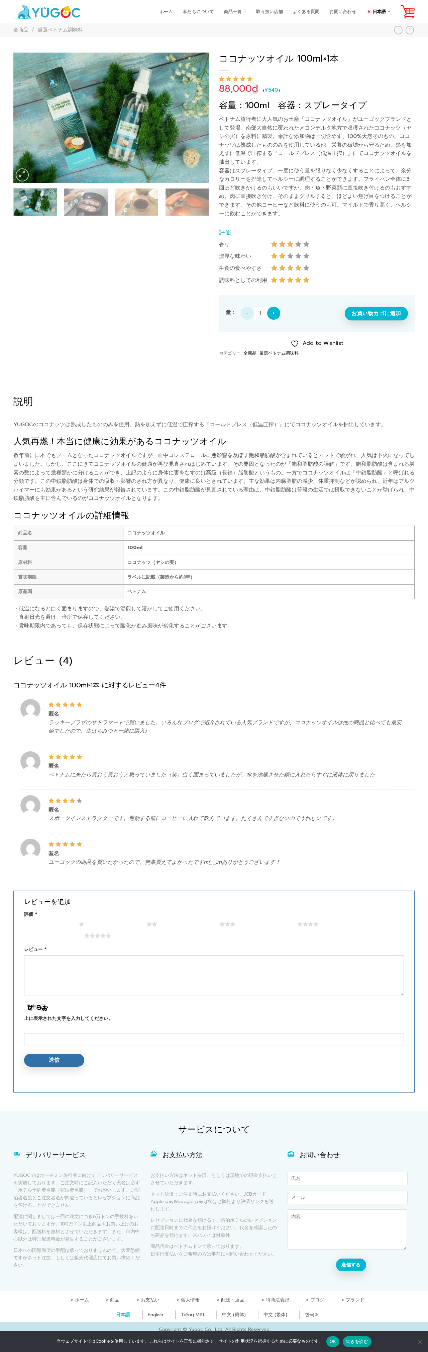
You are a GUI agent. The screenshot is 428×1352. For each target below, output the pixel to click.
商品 (114, 1299)
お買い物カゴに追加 (376, 313)
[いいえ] (419, 1343)
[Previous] (26, 118)
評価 (30, 914)
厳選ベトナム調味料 (60, 29)
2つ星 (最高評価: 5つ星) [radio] (117, 924)
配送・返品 (232, 1299)
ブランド (355, 1299)
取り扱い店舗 (269, 11)
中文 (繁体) (275, 1314)
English (155, 1314)
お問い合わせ (342, 11)
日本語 (123, 1314)
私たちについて (198, 11)
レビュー (35, 949)
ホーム (166, 11)
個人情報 (190, 1299)
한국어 (312, 1314)
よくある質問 (306, 11)
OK (333, 1341)
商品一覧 (233, 11)
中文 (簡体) (234, 1314)
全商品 (20, 29)
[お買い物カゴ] (408, 12)
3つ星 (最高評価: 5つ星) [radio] (190, 924)
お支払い (150, 1299)
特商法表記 (277, 1299)
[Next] (197, 118)
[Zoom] (22, 174)
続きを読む (357, 1341)
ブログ (317, 1299)
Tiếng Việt (193, 1314)
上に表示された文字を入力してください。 (68, 1018)
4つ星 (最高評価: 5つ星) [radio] (268, 924)
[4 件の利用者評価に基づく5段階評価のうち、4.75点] (317, 78)
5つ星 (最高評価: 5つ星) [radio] (55, 935)
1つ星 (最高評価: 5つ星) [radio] (50, 924)
